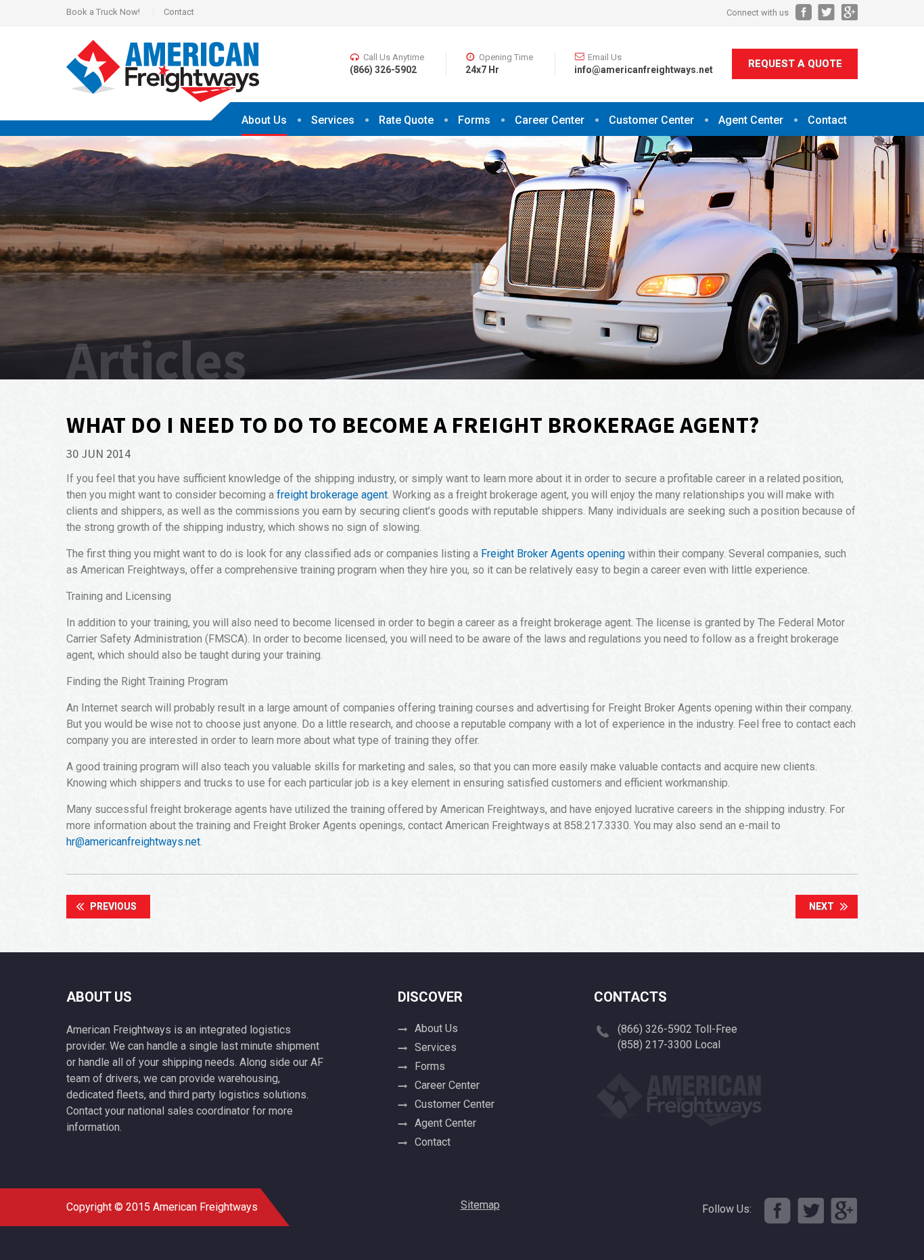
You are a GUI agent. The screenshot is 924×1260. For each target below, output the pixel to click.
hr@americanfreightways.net (133, 841)
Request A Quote (795, 63)
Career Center (549, 120)
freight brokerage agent (332, 494)
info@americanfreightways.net (643, 69)
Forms (474, 120)
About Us (264, 120)
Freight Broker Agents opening (553, 553)
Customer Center (454, 1104)
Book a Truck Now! (103, 12)
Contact (179, 12)
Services (332, 120)
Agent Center (750, 120)
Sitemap (480, 1204)
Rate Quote (406, 120)
